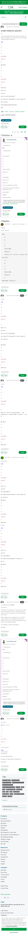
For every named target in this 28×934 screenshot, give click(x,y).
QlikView (3, 17)
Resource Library (5, 850)
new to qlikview (15, 780)
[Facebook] (8, 898)
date (4, 791)
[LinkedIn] (5, 898)
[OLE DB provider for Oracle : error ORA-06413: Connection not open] (22, 132)
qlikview (18, 787)
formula (11, 111)
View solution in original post (10, 203)
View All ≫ (4, 800)
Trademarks (4, 915)
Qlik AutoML (4, 825)
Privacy (3, 879)
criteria (6, 111)
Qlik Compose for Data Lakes (8, 832)
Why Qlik (3, 844)
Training (3, 861)
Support (3, 864)
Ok (14, 929)
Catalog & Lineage (5, 839)
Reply (22, 127)
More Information (14, 932)
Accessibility (4, 877)
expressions (5, 794)
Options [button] (25, 17)
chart (4, 789)
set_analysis (16, 791)
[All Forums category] (3, 809)
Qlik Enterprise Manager (7, 837)
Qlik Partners (4, 852)
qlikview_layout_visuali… (18, 782)
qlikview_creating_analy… (9, 787)
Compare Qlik (4, 857)
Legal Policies (4, 910)
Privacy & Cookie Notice (7, 913)
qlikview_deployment (8, 784)
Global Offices (4, 886)
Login (19, 1)
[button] (26, 26)
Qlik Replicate (4, 830)
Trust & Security (5, 874)
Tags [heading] (4, 777)
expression (19, 789)
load (7, 791)
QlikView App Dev (10, 114)
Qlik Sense (3, 823)
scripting (10, 796)
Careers (3, 881)
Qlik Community (5, 894)
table (11, 791)
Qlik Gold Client (5, 841)
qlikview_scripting (19, 111)
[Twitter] (2, 898)
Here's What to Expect (16, 12)
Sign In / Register (23, 7)
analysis (4, 796)
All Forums (8, 809)
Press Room (4, 872)
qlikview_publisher (10, 789)
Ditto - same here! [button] (6, 120)
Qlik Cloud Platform (6, 821)
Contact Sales (4, 888)
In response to (6, 145)
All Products (4, 818)
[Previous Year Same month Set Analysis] (25, 132)
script (22, 787)
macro (11, 794)
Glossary (3, 859)
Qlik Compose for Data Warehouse (10, 834)
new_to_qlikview (6, 780)
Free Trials (3, 854)
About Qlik (3, 870)
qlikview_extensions (19, 794)
